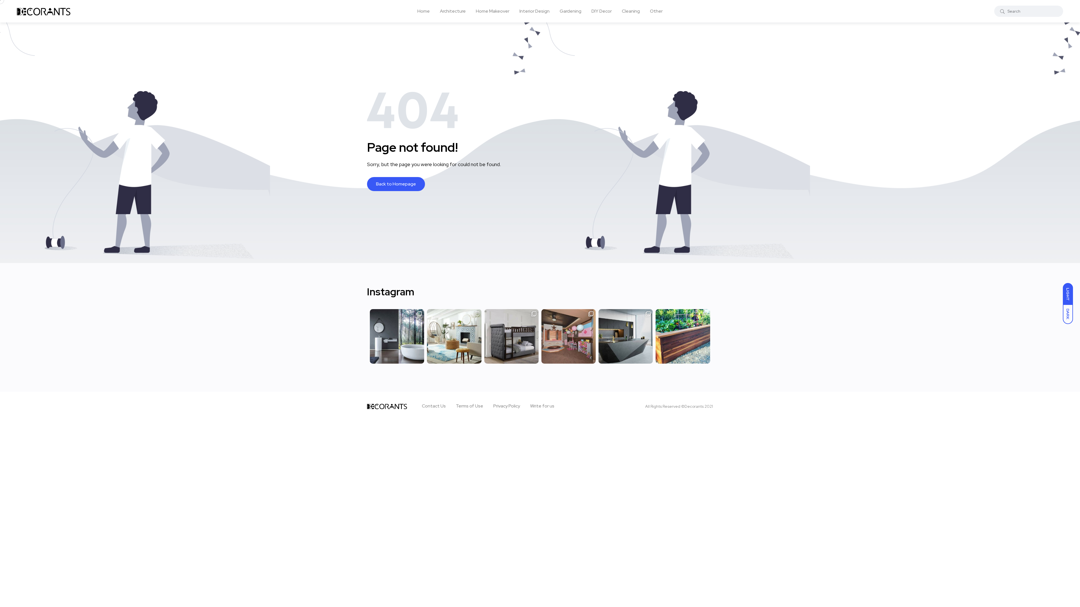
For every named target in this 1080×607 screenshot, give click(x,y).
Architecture (453, 11)
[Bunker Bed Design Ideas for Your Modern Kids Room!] (511, 336)
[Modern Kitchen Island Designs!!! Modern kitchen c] (625, 336)
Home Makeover (492, 11)
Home (423, 11)
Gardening (570, 11)
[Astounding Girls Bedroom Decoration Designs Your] (568, 336)
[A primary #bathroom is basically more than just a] (397, 336)
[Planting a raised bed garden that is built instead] (683, 336)
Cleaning (631, 11)
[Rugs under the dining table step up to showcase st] (454, 336)
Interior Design (534, 11)
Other (656, 11)
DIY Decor (601, 11)
